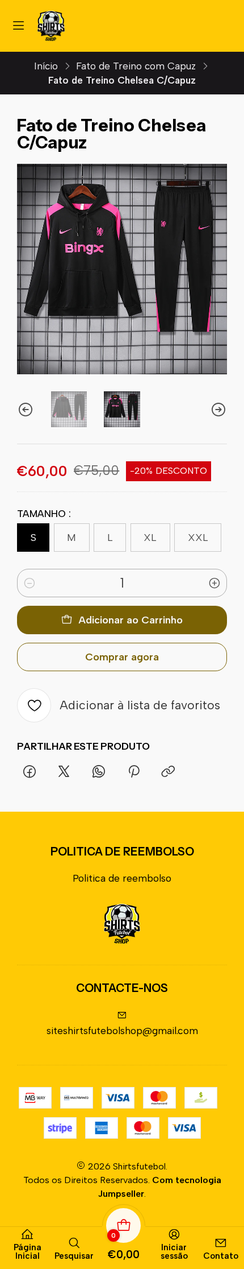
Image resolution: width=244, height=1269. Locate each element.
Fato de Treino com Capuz (136, 66)
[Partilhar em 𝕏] (64, 772)
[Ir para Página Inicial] (51, 26)
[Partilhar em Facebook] (29, 772)
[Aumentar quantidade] (214, 583)
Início (46, 66)
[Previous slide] (25, 409)
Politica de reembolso (122, 878)
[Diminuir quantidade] (29, 583)
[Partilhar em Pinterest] (133, 772)
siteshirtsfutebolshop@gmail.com (122, 1030)
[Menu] (19, 26)
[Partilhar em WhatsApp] (99, 772)
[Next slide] (218, 409)
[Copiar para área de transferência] (168, 772)
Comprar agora (122, 657)
